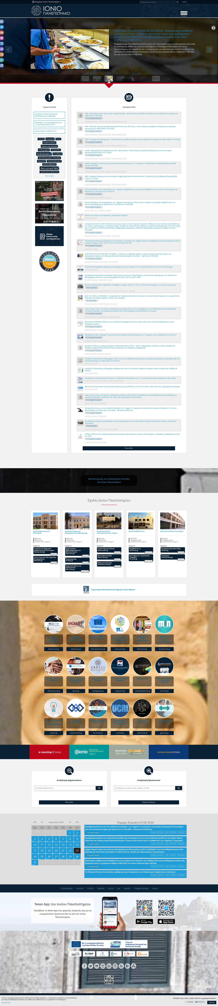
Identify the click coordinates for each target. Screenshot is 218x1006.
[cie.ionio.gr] (53, 708)
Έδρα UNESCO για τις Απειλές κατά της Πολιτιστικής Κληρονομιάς (120, 639)
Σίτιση (100, 262)
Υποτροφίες (102, 330)
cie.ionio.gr (53, 733)
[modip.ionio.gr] (75, 624)
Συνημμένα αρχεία (94, 118)
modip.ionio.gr (76, 649)
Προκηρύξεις (116, 236)
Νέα (118, 888)
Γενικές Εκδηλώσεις (91, 218)
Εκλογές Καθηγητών (113, 317)
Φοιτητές (127, 888)
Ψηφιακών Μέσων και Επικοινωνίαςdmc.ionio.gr (73, 567)
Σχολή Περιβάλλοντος (136, 531)
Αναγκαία (190, 1002)
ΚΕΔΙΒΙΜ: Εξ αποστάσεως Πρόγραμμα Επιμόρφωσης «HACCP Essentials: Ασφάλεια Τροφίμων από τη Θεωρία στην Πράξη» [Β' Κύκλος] (131, 369)
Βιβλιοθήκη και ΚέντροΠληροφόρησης (142, 638)
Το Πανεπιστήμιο (66, 888)
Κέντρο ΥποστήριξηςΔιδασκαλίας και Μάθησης (76, 680)
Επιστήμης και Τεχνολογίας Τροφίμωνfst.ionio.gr (139, 557)
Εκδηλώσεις (44, 154)
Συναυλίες (132, 291)
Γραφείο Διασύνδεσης (76, 721)
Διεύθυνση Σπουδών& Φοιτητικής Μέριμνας (164, 680)
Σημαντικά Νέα (49, 107)
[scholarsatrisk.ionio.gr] (142, 666)
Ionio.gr (154, 888)
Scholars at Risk (142, 678)
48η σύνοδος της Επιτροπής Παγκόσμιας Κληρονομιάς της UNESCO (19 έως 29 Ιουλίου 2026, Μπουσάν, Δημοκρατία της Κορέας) (132, 387)
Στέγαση (105, 262)
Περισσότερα (6, 1003)
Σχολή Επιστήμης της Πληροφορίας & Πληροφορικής (76, 532)
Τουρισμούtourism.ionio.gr (167, 556)
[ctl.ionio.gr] (75, 666)
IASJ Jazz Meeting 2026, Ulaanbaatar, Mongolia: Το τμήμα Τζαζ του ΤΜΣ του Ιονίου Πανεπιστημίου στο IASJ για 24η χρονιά (130, 285)
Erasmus (109, 280)
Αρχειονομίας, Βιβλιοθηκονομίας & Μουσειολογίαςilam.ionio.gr (73, 551)
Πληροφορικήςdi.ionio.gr (71, 559)
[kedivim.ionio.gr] (53, 624)
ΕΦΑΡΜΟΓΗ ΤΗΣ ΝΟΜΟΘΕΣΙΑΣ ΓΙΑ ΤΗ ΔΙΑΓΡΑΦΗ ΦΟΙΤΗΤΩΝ (48, 124)
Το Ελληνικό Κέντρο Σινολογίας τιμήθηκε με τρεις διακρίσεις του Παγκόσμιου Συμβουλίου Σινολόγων (130, 872)
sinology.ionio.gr (98, 691)
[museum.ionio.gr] (164, 624)
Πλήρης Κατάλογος (148, 802)
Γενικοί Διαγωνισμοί (105, 236)
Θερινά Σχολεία (98, 429)
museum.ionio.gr (164, 649)
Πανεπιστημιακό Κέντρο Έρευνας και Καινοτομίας (120, 722)
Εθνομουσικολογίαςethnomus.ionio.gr (105, 563)
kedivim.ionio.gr (53, 649)
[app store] (133, 966)
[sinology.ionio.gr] (98, 666)
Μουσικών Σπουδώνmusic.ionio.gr (105, 556)
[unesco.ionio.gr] (120, 624)
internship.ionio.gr (53, 691)
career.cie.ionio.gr (76, 733)
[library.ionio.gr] (142, 624)
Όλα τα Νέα (129, 448)
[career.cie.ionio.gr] (75, 708)
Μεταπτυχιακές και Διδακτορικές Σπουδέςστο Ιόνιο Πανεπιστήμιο (109, 481)
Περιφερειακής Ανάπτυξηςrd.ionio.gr (171, 549)
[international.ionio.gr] (98, 624)
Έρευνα (111, 888)
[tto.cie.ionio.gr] (98, 708)
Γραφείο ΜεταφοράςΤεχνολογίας (98, 721)
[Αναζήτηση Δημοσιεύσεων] (69, 770)
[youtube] (97, 966)
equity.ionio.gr (120, 691)
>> (77, 822)
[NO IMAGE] (80, 115)
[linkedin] (109, 966)
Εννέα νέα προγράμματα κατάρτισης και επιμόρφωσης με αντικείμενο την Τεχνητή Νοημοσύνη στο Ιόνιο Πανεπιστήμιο (129, 267)
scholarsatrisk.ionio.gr (142, 691)
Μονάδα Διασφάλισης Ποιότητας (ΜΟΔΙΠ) (76, 638)
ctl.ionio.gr (75, 691)
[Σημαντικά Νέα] (49, 97)
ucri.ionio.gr (120, 733)
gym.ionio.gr (164, 733)
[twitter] (90, 966)
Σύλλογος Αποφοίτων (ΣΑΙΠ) (142, 721)
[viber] (115, 966)
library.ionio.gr (142, 649)
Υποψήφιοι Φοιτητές (141, 888)
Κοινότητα (79, 888)
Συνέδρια (57, 154)
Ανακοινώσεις (49, 142)
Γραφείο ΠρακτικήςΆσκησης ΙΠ (53, 679)
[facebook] (84, 966)
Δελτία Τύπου (89, 429)
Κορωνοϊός (41, 161)
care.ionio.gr (164, 691)
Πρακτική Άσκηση (49, 146)
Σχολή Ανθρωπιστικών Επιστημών (41, 532)
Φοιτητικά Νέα (113, 262)
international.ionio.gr (98, 649)
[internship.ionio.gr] (53, 666)
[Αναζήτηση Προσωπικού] (148, 770)
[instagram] (103, 966)
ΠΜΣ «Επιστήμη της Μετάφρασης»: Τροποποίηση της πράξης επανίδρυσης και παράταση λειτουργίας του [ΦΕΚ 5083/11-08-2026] (132, 139)
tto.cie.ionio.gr (98, 733)
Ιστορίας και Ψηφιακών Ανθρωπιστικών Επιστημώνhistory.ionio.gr (44, 550)
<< (34, 822)
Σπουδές (90, 888)
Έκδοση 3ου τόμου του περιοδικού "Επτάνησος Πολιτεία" (106, 215)
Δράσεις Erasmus (118, 380)
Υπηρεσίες (100, 888)
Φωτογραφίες (92, 288)
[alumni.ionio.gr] (142, 708)
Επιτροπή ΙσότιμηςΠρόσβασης (120, 679)
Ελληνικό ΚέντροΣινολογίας (98, 679)
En (184, 2)
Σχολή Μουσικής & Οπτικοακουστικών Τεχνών (107, 532)
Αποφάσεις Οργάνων (105, 121)
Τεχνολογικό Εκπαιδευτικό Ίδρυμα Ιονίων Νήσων (113, 589)
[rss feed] (121, 966)
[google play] (127, 966)
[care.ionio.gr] (164, 666)
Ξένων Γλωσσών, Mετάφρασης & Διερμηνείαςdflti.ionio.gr (45, 558)
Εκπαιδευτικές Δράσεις (111, 429)
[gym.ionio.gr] (164, 708)
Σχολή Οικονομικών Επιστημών (171, 531)
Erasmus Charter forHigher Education (98, 637)
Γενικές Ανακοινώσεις (91, 121)
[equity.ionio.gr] (120, 666)
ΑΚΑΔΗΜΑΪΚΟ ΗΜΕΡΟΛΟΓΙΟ (46, 131)
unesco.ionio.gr (120, 649)
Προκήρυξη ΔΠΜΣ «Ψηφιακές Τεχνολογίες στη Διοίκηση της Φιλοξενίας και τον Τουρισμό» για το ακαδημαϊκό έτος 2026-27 (131, 335)
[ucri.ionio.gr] (120, 708)
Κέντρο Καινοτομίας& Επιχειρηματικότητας (54, 722)
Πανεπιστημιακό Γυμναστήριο (164, 721)
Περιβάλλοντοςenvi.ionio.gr (135, 549)
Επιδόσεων (201, 1002)
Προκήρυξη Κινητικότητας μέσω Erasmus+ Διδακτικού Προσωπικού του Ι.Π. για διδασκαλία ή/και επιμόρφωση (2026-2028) (130, 378)
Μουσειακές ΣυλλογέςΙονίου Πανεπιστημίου (164, 639)
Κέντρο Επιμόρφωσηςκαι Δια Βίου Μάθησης (53, 639)
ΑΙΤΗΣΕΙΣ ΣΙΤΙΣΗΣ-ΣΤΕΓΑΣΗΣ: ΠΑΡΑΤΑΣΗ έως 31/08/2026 (46, 115)
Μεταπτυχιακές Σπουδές (119, 121)
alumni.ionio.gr (142, 733)
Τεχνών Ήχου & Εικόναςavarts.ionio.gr (106, 549)
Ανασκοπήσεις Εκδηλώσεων (119, 291)
